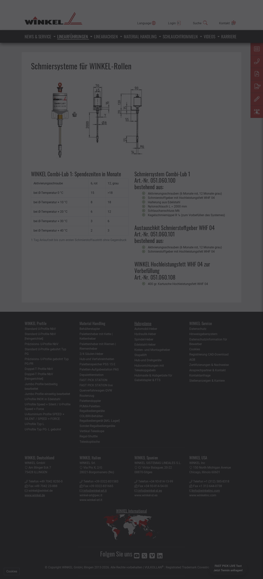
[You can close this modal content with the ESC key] (131, 289)
